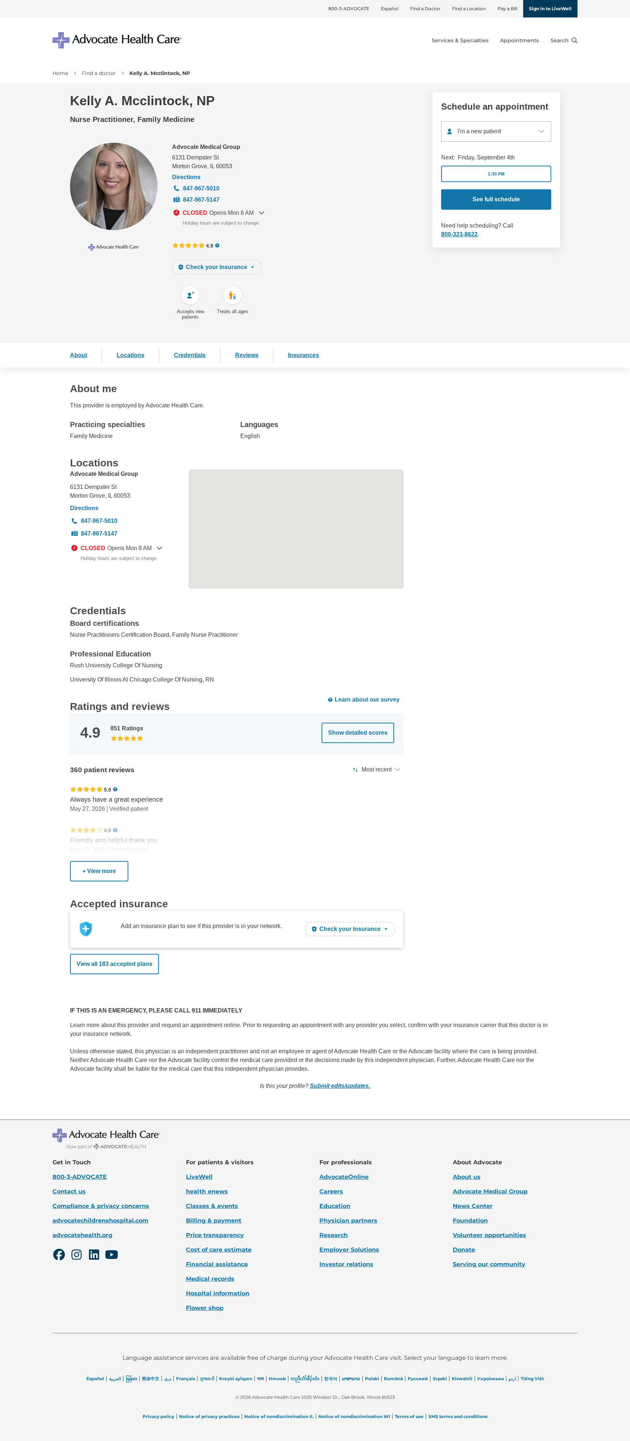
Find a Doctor (425, 8)
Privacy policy (158, 1416)
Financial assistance (217, 1264)
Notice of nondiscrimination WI (354, 1416)
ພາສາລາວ (351, 1378)
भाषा (260, 1378)
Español (389, 8)
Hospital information (217, 1293)
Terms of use (409, 1416)
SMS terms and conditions (457, 1416)
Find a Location (469, 8)
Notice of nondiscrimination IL (279, 1416)
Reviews (246, 355)
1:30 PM (496, 174)
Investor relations (346, 1264)
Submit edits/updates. (340, 1086)
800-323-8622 (459, 234)
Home (60, 73)
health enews (207, 1191)
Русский (418, 1378)
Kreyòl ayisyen (235, 1378)
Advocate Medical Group (206, 147)
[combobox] (496, 131)
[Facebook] (59, 1255)
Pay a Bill (507, 8)
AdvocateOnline (344, 1176)
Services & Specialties (460, 40)
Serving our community (489, 1264)
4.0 (107, 830)
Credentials (190, 355)
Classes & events (212, 1206)
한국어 (330, 1378)
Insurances (303, 355)
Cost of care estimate (219, 1249)
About (78, 355)
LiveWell (199, 1176)
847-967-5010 (201, 188)
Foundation (470, 1220)
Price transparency (215, 1235)
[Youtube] (111, 1255)
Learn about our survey (367, 699)
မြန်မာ (131, 1378)
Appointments (519, 40)
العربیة (115, 1378)
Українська (490, 1378)
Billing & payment (213, 1220)
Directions (186, 177)
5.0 (107, 789)
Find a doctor (99, 73)
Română (393, 1378)
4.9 (209, 245)
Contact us (69, 1191)
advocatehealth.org (82, 1235)
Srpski (440, 1378)
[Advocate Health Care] (118, 40)
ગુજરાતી (207, 1378)
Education (334, 1206)
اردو (512, 1378)
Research (333, 1235)
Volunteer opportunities (489, 1235)
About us (467, 1176)
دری (167, 1378)
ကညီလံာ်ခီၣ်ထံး (305, 1378)
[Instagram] (76, 1255)
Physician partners (348, 1220)
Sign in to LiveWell (550, 8)
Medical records (210, 1278)
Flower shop (204, 1307)
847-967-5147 (201, 200)
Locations (130, 355)
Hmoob (277, 1378)
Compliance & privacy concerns (100, 1206)
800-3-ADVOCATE (348, 8)
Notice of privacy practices (209, 1416)
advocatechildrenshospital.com (100, 1220)
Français (185, 1378)
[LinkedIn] (94, 1255)
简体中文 (150, 1378)
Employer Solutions (349, 1249)
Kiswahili (462, 1378)
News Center (473, 1206)
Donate (464, 1249)
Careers (331, 1191)
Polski (372, 1378)
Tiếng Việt (532, 1378)
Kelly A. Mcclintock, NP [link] (159, 73)
